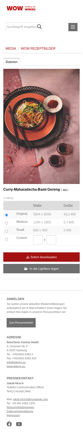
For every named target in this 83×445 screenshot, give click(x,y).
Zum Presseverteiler (21, 322)
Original (21, 213)
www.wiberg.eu (16, 366)
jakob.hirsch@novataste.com (30, 399)
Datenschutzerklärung (20, 411)
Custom (21, 237)
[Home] (19, 7)
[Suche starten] (39, 26)
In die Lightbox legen (44, 268)
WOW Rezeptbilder (38, 48)
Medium (22, 221)
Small (20, 229)
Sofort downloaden (44, 257)
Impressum (13, 415)
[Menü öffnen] (72, 27)
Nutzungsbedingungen (20, 407)
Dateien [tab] (11, 62)
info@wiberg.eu (16, 362)
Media (11, 48)
